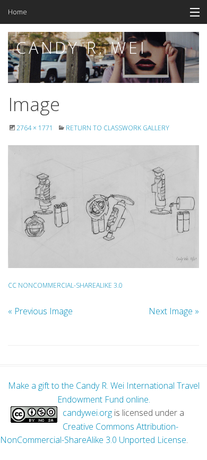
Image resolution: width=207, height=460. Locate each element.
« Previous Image (40, 311)
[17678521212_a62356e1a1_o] (103, 206)
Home (17, 11)
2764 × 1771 (34, 127)
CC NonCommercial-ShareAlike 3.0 (65, 285)
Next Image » (174, 311)
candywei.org (87, 413)
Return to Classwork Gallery (117, 127)
